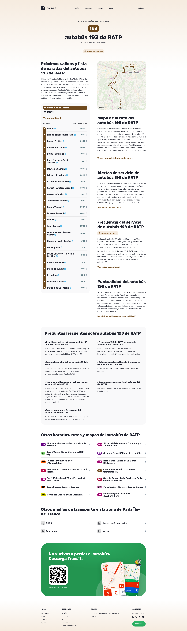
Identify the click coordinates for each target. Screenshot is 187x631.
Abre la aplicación (104, 183)
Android (64, 587)
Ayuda (43, 623)
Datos (93, 616)
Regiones (88, 8)
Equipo (65, 616)
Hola (43, 609)
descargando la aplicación (128, 354)
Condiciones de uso (70, 626)
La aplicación (113, 194)
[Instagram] (133, 617)
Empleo (65, 619)
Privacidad (66, 623)
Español (140, 8)
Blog (111, 8)
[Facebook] (140, 617)
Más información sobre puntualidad (116, 316)
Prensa (44, 619)
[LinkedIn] (143, 617)
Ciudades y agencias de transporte (105, 613)
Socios (100, 8)
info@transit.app (139, 613)
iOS (59, 587)
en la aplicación (65, 98)
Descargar (139, 624)
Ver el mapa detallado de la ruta (114, 158)
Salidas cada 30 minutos (95, 51)
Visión (76, 8)
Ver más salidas (51, 118)
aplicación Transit (128, 247)
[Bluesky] (136, 617)
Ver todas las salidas (108, 267)
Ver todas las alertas (108, 207)
